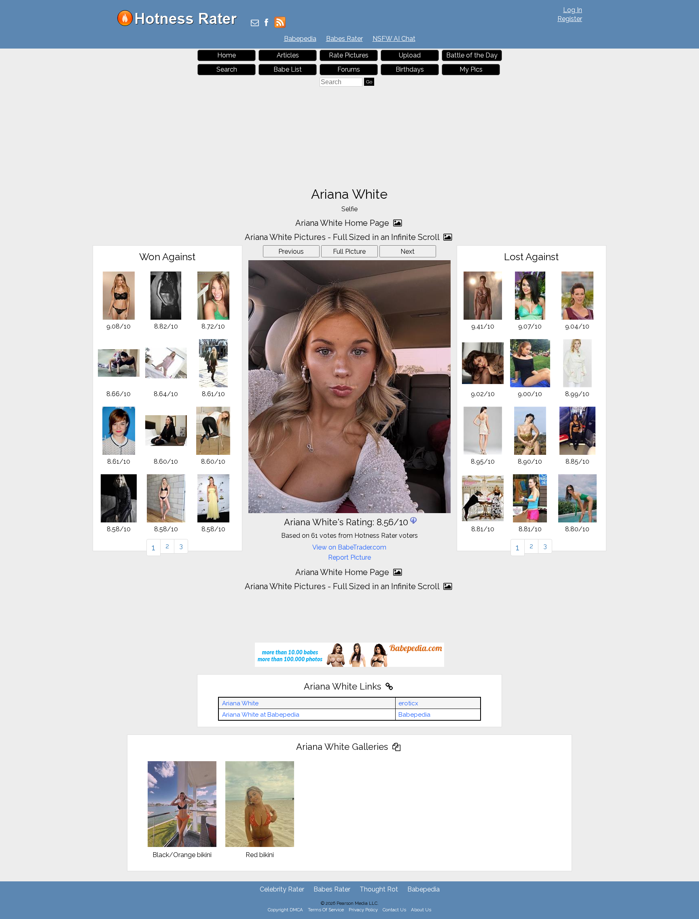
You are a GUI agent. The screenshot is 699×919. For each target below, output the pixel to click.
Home (226, 55)
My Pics (471, 69)
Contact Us (394, 910)
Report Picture (349, 557)
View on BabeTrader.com (349, 547)
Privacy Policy (363, 910)
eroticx (408, 703)
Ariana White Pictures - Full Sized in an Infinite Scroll (343, 237)
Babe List (287, 69)
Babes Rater (344, 38)
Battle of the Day (472, 55)
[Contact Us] (255, 23)
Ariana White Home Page (343, 223)
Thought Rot (379, 889)
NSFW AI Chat (394, 38)
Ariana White (240, 703)
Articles (288, 55)
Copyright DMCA (285, 910)
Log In (572, 10)
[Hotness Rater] (180, 24)
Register (569, 19)
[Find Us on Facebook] (266, 23)
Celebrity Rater (282, 889)
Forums (348, 69)
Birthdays (410, 69)
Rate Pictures (349, 55)
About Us (421, 910)
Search (226, 69)
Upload (410, 55)
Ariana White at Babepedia (260, 714)
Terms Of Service (326, 910)
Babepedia (300, 38)
